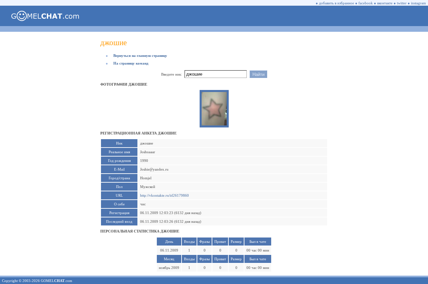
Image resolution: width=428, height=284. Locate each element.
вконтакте (385, 3)
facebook (365, 3)
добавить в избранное (336, 3)
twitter (402, 3)
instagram (418, 3)
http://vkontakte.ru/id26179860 (164, 195)
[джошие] (214, 124)
